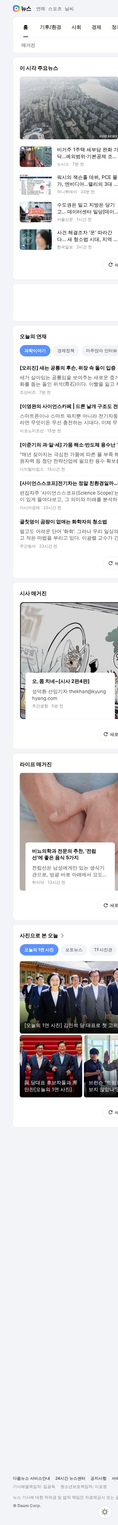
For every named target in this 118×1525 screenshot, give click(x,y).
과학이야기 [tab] (35, 350)
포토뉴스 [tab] (73, 949)
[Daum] (17, 8)
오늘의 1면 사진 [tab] (39, 949)
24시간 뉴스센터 (70, 1478)
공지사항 (99, 1478)
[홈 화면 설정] (105, 1512)
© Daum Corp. (27, 1505)
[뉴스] (26, 8)
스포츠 (55, 8)
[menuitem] (25, 27)
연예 (40, 8)
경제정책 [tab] (65, 350)
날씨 (69, 8)
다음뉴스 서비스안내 (31, 1478)
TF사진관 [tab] (103, 949)
